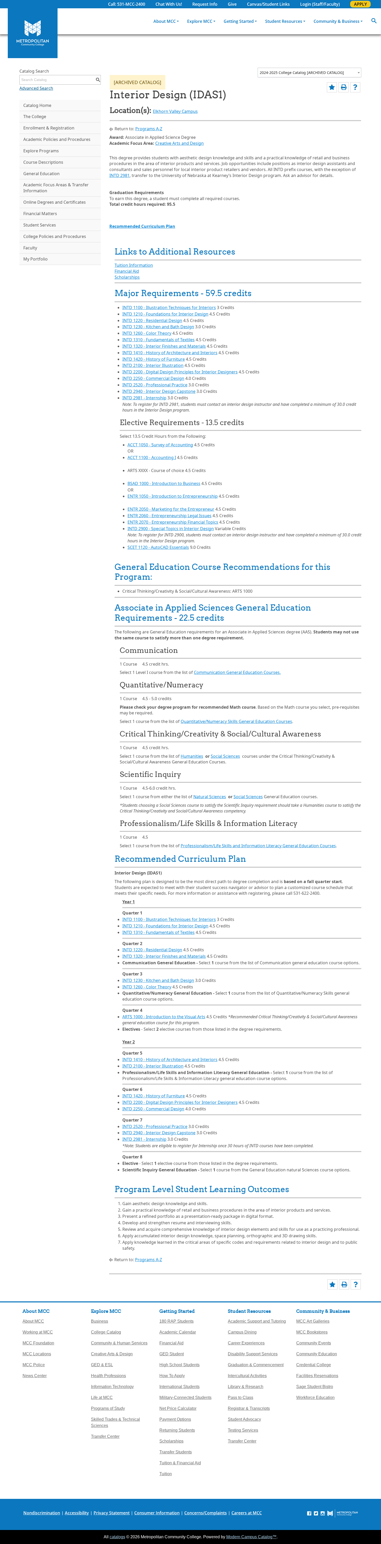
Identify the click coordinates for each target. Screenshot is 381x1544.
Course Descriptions (43, 162)
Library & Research (245, 1386)
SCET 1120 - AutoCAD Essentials (158, 547)
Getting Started (239, 21)
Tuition (165, 1474)
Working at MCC (38, 1332)
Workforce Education (315, 1397)
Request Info (204, 4)
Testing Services (243, 1430)
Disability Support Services (253, 1354)
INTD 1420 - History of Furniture (153, 359)
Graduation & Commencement (256, 1365)
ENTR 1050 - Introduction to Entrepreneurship (173, 496)
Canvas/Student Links (268, 4)
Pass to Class (240, 1397)
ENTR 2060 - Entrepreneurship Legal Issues (169, 515)
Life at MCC (102, 1397)
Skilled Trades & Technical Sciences (115, 1422)
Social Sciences (225, 756)
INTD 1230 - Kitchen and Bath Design (158, 327)
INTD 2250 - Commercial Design (153, 378)
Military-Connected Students (185, 1397)
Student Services (39, 225)
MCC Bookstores (312, 1332)
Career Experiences (246, 1343)
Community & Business (336, 21)
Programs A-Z (148, 129)
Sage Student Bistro (314, 1386)
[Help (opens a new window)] (355, 87)
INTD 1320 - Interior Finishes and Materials (164, 346)
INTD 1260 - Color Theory (146, 333)
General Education (41, 173)
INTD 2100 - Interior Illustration (153, 365)
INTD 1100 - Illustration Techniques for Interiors (169, 307)
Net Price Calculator (177, 1408)
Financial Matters (40, 213)
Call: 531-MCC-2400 (126, 4)
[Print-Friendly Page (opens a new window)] (343, 87)
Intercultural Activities (247, 1376)
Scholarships (127, 277)
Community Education (316, 1354)
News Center (35, 1376)
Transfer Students (175, 1452)
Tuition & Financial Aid (180, 1463)
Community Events (313, 1343)
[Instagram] (323, 1513)
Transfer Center (105, 1436)
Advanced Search (36, 88)
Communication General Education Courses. (237, 672)
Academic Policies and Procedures (56, 139)
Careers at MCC (246, 1513)
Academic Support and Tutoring (257, 1321)
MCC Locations (37, 1354)
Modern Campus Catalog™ (251, 1537)
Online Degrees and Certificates (54, 202)
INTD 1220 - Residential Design (152, 320)
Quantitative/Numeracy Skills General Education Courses (236, 721)
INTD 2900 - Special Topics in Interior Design (171, 528)
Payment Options (175, 1419)
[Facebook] (309, 1513)
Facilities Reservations (317, 1376)
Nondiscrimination (41, 1513)
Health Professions (108, 1376)
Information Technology (112, 1386)
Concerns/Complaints (205, 1513)
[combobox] (309, 72)
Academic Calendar (177, 1332)
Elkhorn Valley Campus (175, 111)
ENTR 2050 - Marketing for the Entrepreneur (171, 509)
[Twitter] (316, 1513)
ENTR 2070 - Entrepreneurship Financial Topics (173, 522)
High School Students (179, 1365)
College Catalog (106, 1332)
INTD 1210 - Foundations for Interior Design (165, 314)
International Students (179, 1386)
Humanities (192, 756)
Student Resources (283, 21)
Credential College (313, 1365)
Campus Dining (242, 1332)
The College (34, 116)
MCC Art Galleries (312, 1321)
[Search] (374, 21)
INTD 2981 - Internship (144, 398)
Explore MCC (199, 21)
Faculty (30, 248)
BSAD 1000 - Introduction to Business (164, 483)
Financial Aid (127, 271)
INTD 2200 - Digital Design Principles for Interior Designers (180, 372)
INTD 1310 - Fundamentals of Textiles (158, 340)
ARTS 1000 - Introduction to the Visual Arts (163, 1017)
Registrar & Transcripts (249, 1408)
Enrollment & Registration (48, 128)
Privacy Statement (112, 1513)
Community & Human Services (119, 1343)
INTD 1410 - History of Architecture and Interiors (169, 353)
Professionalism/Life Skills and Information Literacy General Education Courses (258, 846)
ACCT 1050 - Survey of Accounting (160, 445)
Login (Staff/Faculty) (320, 4)
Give (232, 4)
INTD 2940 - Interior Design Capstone (158, 391)
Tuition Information (134, 265)
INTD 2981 (119, 175)
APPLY (360, 4)
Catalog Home (37, 105)
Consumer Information (157, 1513)
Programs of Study (108, 1408)
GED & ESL (102, 1365)
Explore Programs (41, 151)
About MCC (164, 21)
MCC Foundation (38, 1343)
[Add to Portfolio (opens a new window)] (332, 87)
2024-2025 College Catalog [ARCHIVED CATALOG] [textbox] (302, 72)
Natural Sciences (209, 797)
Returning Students (177, 1430)
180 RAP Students (176, 1321)
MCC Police (34, 1365)
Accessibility (77, 1513)
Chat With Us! (169, 4)
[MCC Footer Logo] (342, 1513)
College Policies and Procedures (54, 236)
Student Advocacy (244, 1419)
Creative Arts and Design (179, 143)
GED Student (171, 1354)
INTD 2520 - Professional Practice (154, 385)
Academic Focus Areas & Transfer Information (56, 188)
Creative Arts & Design (112, 1354)
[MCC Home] (33, 33)
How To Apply (172, 1376)
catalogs (117, 1537)
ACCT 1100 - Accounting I (152, 457)
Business (99, 1321)
